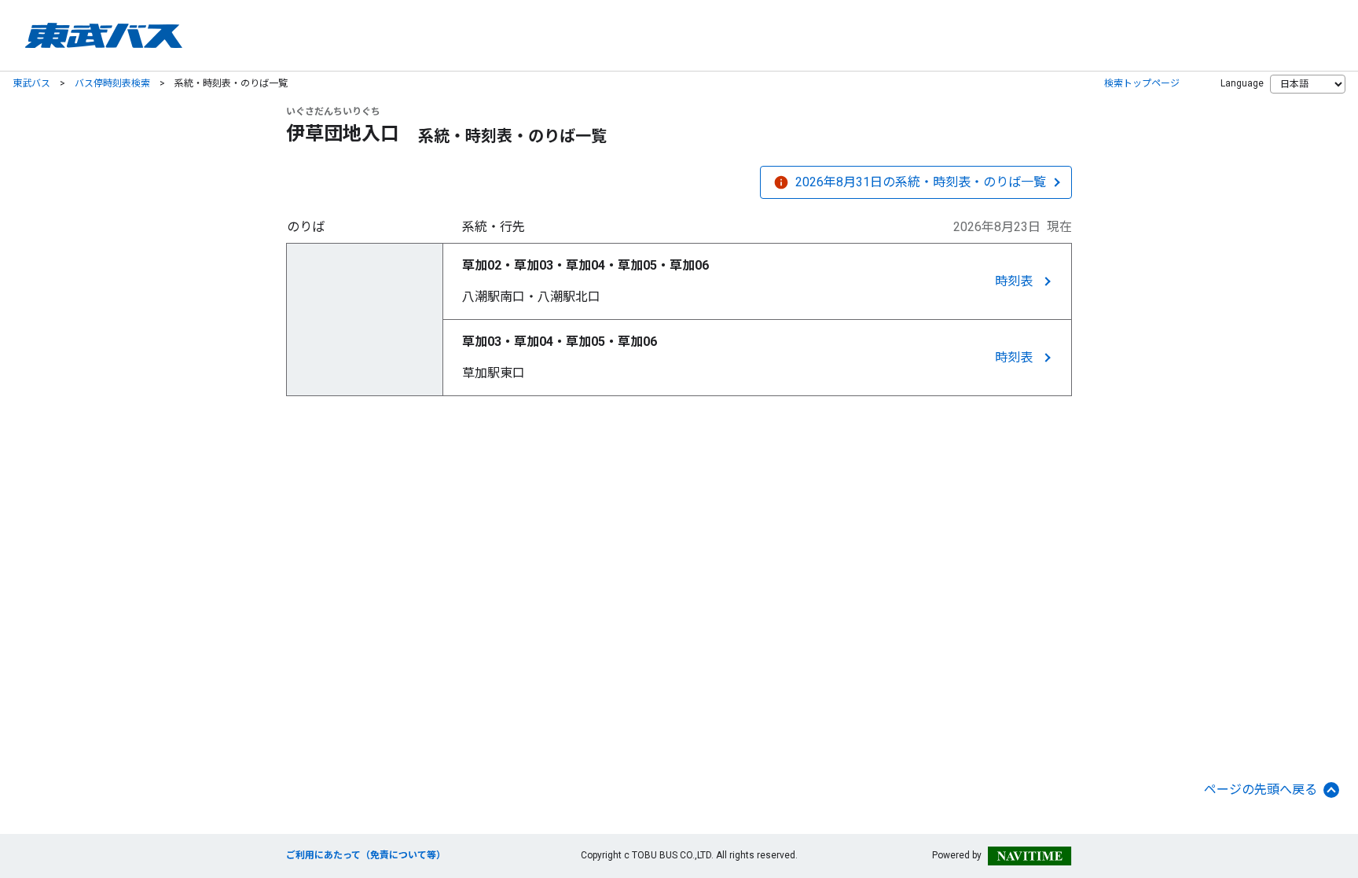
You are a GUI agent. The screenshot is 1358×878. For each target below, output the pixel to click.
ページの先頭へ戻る (1260, 789)
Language (1242, 83)
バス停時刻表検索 (112, 83)
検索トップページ (1142, 83)
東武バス (31, 83)
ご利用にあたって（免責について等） (366, 855)
